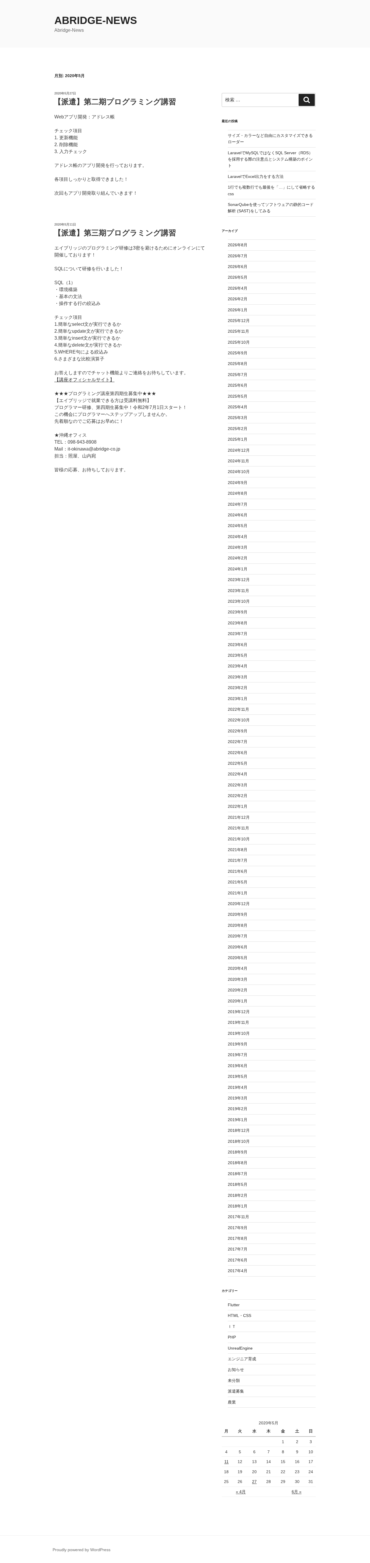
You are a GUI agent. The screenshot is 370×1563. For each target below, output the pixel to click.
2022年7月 (237, 741)
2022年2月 (237, 795)
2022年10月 (239, 720)
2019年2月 (237, 1108)
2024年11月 (238, 461)
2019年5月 (237, 1076)
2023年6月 (237, 644)
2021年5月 (237, 882)
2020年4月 (237, 968)
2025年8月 (237, 363)
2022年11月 (238, 709)
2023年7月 (237, 633)
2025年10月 (239, 342)
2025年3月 (237, 417)
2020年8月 (237, 925)
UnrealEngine (240, 1348)
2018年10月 (239, 1141)
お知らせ (236, 1369)
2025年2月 (237, 428)
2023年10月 (239, 601)
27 (254, 1481)
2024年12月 (239, 450)
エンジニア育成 (242, 1359)
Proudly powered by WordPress (81, 1549)
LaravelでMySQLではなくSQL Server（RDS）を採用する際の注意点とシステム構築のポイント (270, 159)
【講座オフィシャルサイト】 (84, 379)
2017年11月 (238, 1216)
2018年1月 (237, 1206)
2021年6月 (237, 871)
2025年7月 (237, 374)
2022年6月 (237, 752)
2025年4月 (237, 407)
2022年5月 (237, 763)
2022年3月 (237, 785)
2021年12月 (239, 817)
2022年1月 (237, 806)
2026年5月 (237, 277)
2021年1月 (237, 893)
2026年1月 (237, 310)
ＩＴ (232, 1326)
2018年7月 (237, 1173)
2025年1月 (237, 439)
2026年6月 (237, 266)
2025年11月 (238, 331)
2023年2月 (237, 687)
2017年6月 (237, 1260)
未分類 (234, 1380)
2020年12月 (239, 903)
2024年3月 (237, 547)
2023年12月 (239, 579)
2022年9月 (237, 731)
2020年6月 (237, 947)
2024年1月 (237, 569)
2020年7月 (237, 936)
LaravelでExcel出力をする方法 (256, 176)
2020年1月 (237, 1001)
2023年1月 (237, 698)
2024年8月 (237, 493)
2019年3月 (237, 1098)
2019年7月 (237, 1054)
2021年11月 (238, 828)
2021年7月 (237, 860)
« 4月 (241, 1491)
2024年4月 (237, 536)
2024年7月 (237, 504)
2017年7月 (237, 1249)
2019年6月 (237, 1065)
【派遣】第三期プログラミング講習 (115, 232)
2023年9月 (237, 612)
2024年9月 (237, 482)
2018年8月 (237, 1162)
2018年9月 (237, 1152)
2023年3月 (237, 677)
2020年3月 (237, 979)
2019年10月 (239, 1033)
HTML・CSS (239, 1315)
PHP (232, 1337)
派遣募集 (236, 1391)
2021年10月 (239, 839)
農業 (232, 1402)
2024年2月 (237, 558)
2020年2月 (237, 990)
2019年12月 (239, 1011)
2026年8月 (237, 245)
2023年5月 (237, 655)
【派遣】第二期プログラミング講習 (115, 101)
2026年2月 (237, 299)
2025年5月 (237, 396)
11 (226, 1461)
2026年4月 (237, 288)
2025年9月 (237, 353)
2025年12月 (239, 320)
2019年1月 (237, 1119)
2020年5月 (237, 957)
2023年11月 (238, 590)
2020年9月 (237, 914)
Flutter (234, 1304)
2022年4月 (237, 774)
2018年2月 (237, 1195)
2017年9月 (237, 1227)
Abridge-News (95, 20)
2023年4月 (237, 666)
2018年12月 (239, 1130)
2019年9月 (237, 1044)
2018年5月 (237, 1184)
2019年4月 (237, 1087)
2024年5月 (237, 525)
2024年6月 (237, 515)
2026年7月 (237, 256)
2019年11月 (238, 1022)
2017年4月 (237, 1270)
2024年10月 (239, 471)
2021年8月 (237, 849)
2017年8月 (237, 1238)
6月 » (296, 1491)
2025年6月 (237, 385)
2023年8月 (237, 623)
